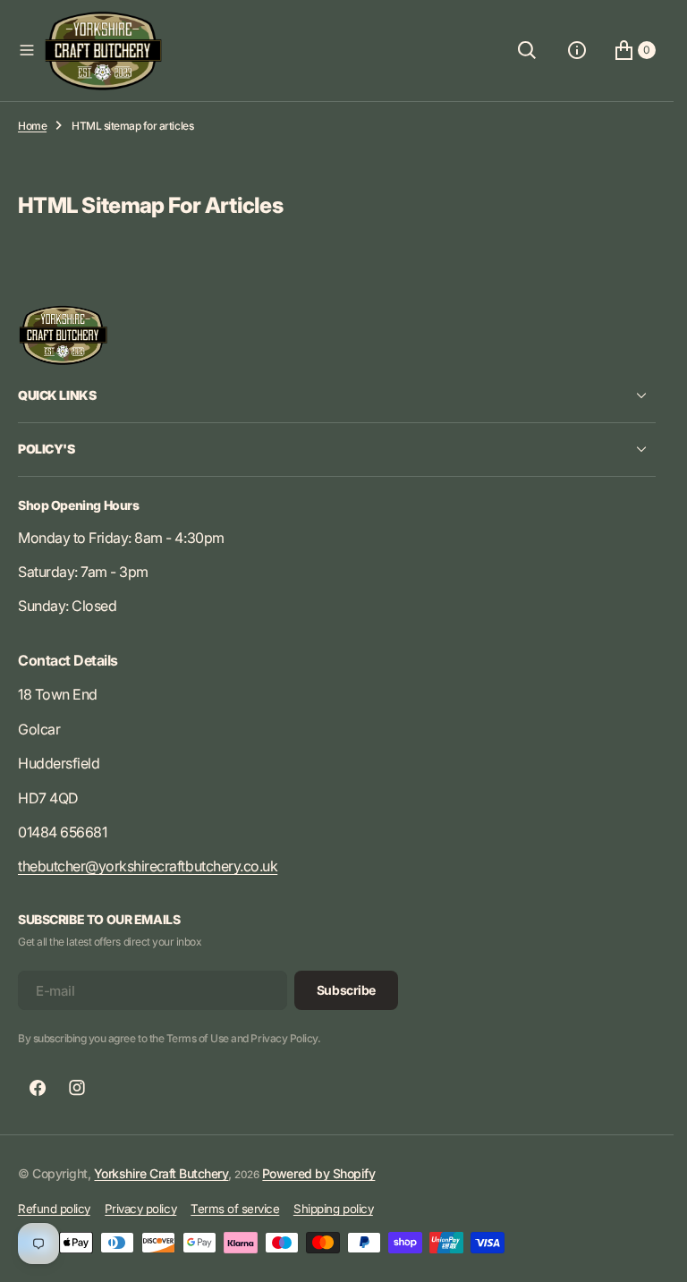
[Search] (527, 50)
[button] (27, 50)
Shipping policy (333, 1208)
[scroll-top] (643, 1251)
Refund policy (54, 1208)
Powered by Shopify (318, 1173)
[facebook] (37, 1088)
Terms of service (235, 1208)
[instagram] (77, 1088)
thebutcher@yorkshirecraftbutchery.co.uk (147, 866)
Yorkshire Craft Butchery (161, 1173)
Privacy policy (140, 1208)
